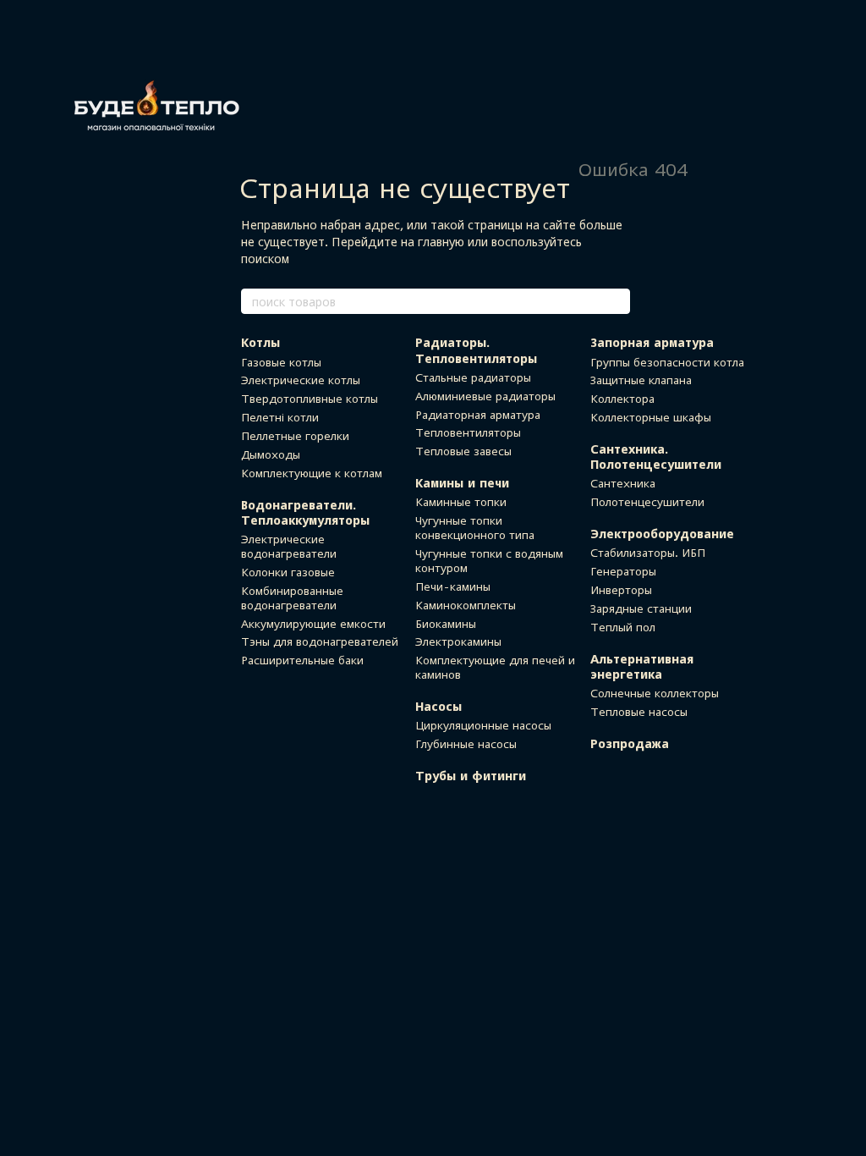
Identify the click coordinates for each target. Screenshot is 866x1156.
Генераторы (623, 571)
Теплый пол (622, 627)
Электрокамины (458, 641)
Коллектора (622, 398)
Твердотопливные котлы (309, 398)
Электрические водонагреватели (289, 546)
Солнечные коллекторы (654, 693)
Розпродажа (629, 743)
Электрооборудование (662, 533)
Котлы (260, 342)
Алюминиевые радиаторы (485, 396)
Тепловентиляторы (468, 432)
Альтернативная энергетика (641, 666)
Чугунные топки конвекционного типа (474, 528)
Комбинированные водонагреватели (292, 598)
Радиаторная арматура (477, 414)
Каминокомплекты (465, 605)
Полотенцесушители (647, 502)
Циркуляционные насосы (483, 725)
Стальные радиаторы (473, 377)
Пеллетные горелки (295, 436)
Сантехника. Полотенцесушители (655, 456)
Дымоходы (270, 454)
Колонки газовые (288, 572)
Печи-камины (453, 586)
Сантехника (622, 483)
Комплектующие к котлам (311, 473)
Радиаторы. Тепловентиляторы (476, 350)
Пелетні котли (280, 417)
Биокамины (445, 623)
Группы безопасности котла (667, 362)
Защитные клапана (641, 380)
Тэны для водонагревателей (319, 641)
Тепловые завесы (463, 451)
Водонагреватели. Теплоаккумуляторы (305, 512)
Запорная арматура (652, 342)
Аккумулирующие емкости (313, 623)
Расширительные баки (302, 660)
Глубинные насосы (466, 744)
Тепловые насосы (639, 711)
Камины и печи (462, 483)
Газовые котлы (281, 362)
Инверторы (621, 590)
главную (441, 241)
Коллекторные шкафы (650, 417)
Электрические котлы (300, 380)
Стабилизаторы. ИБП (647, 552)
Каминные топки (461, 502)
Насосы (438, 706)
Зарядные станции (641, 608)
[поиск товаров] (616, 301)
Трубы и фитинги (470, 775)
